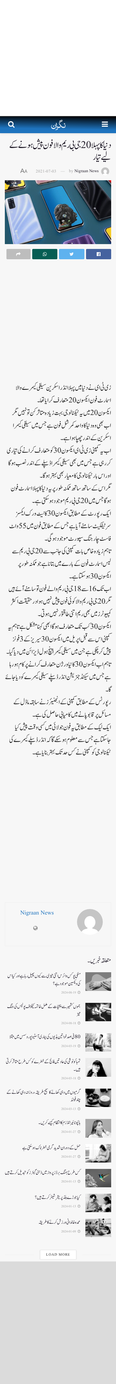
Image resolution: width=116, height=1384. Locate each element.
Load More (58, 1254)
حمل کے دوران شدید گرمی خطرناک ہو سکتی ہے (51, 1148)
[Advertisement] (58, 58)
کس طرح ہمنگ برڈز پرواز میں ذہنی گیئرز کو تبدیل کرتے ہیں (43, 1172)
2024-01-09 (69, 1231)
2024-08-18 (69, 1023)
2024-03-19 (69, 1046)
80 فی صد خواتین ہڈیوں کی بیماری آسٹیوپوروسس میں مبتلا (45, 1037)
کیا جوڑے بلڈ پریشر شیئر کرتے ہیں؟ (58, 1197)
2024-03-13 (69, 1109)
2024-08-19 (69, 992)
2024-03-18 (69, 1078)
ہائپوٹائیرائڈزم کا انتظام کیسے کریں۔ (59, 1122)
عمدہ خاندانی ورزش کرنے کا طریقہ (59, 1222)
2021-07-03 (46, 171)
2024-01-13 (69, 1181)
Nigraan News (86, 171)
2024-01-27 (69, 1132)
